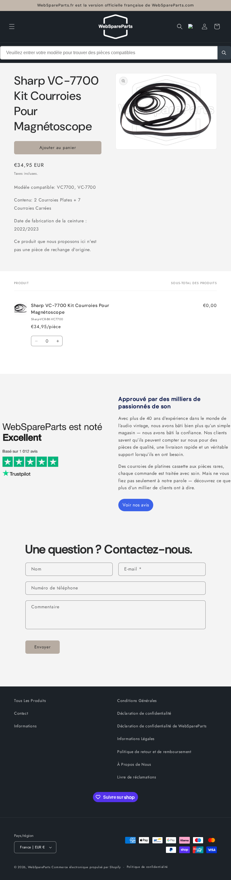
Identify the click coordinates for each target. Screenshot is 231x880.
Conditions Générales (137, 700)
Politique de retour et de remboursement (154, 751)
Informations (25, 726)
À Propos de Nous (134, 764)
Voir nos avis (136, 505)
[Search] (224, 53)
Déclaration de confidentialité (144, 713)
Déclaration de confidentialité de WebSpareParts (161, 726)
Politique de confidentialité (147, 866)
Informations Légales (136, 738)
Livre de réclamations (136, 777)
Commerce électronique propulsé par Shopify (86, 867)
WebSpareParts (39, 867)
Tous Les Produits (30, 700)
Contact (21, 713)
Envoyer (42, 647)
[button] (12, 26)
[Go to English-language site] (192, 26)
